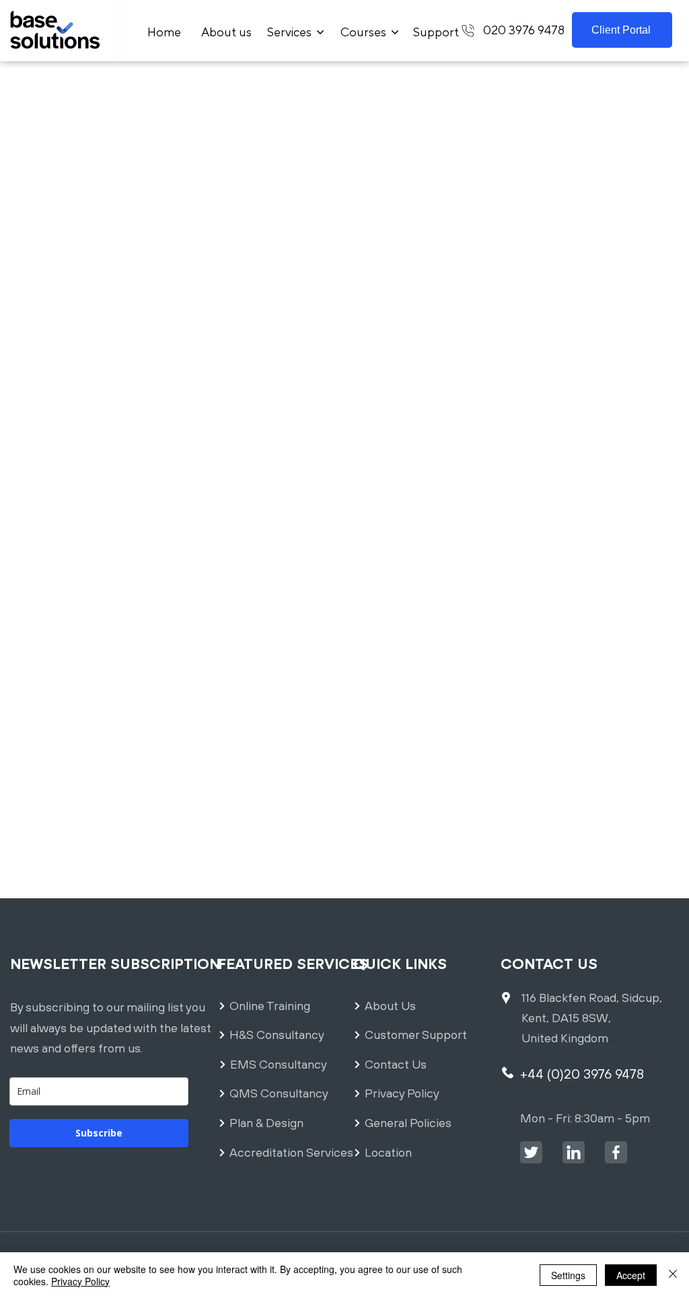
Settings (568, 1275)
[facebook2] (616, 1152)
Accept (630, 1275)
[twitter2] (531, 1152)
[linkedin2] (574, 1152)
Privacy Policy (80, 1281)
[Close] (673, 1275)
